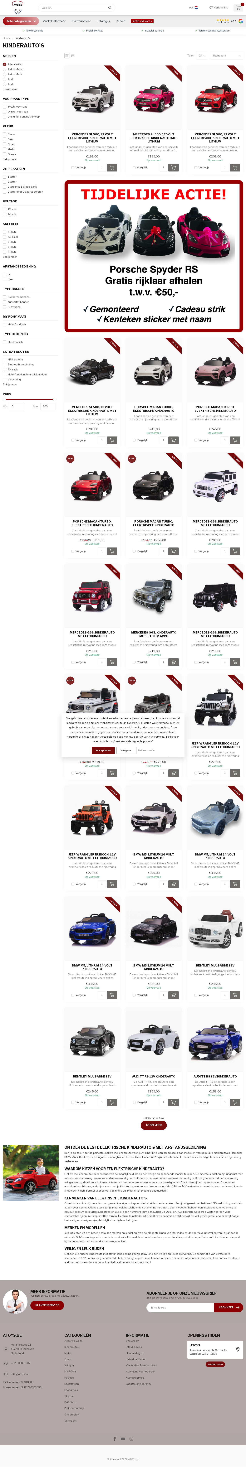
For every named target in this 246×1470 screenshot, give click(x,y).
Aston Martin (15, 69)
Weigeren (126, 750)
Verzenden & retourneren (141, 1365)
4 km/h (12, 231)
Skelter (68, 1396)
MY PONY (70, 1371)
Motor (67, 1353)
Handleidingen (135, 1353)
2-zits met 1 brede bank (22, 186)
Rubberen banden (19, 297)
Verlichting (14, 379)
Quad (67, 1359)
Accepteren (103, 750)
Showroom (132, 1341)
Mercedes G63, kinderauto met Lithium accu (215, 523)
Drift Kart (70, 1402)
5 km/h (12, 241)
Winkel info (215, 1364)
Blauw (12, 134)
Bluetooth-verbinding (21, 364)
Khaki (11, 149)
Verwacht (70, 1421)
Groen (11, 144)
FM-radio (13, 369)
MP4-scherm (15, 359)
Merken (120, 21)
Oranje (12, 154)
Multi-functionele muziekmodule (27, 374)
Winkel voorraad (18, 111)
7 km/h (12, 251)
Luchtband (14, 307)
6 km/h (12, 246)
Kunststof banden (18, 302)
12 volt (12, 209)
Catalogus (103, 21)
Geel (10, 139)
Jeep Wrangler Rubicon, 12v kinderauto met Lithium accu (215, 745)
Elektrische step (74, 1408)
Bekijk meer (10, 89)
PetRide (69, 1378)
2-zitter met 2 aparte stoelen (25, 191)
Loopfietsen (71, 1384)
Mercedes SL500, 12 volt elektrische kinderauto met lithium (92, 138)
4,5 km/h (13, 236)
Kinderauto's (23, 38)
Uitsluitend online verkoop (24, 116)
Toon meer (154, 1125)
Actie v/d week (142, 21)
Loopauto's (71, 1390)
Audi (10, 79)
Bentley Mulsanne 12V (215, 965)
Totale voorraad (17, 106)
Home (6, 38)
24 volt (12, 214)
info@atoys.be (20, 1374)
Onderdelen (71, 1414)
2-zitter (12, 181)
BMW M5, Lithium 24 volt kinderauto (153, 856)
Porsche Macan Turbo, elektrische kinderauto (153, 408)
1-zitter (12, 176)
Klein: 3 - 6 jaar (17, 324)
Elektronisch (15, 342)
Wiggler (69, 1365)
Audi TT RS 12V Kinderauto (153, 1076)
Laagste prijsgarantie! (139, 1384)
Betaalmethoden (136, 1359)
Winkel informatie (54, 21)
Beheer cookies (146, 750)
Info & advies (134, 1347)
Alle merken (15, 64)
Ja (9, 274)
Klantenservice (81, 21)
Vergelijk (81, 167)
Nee (10, 279)
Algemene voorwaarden (140, 1371)
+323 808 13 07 (20, 1363)
